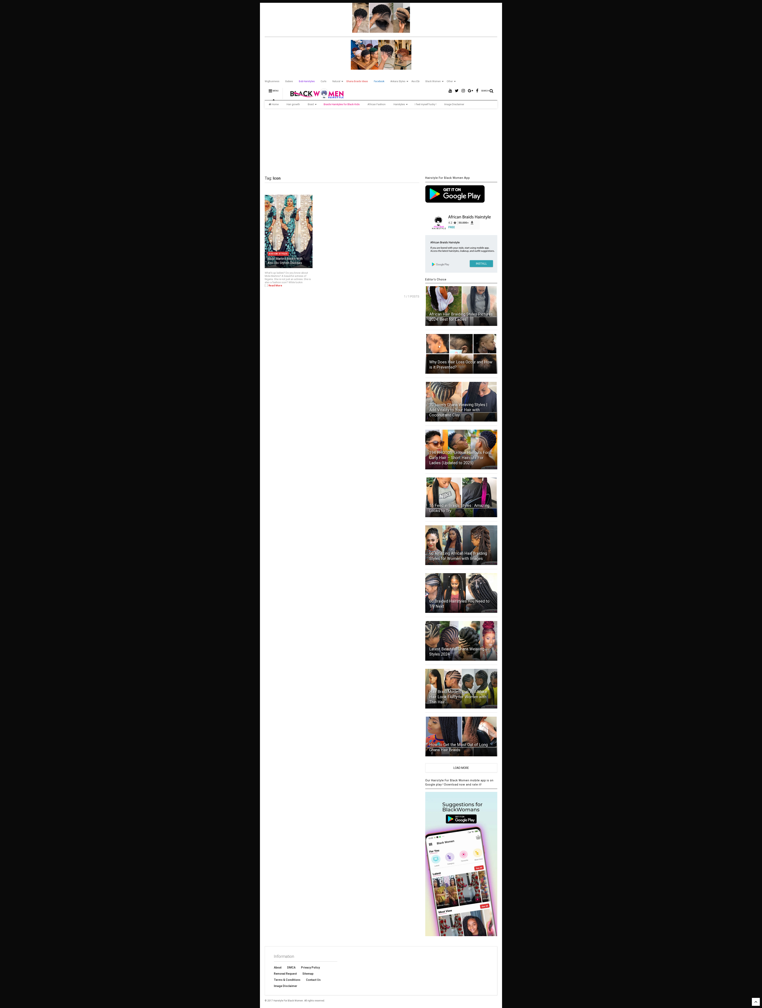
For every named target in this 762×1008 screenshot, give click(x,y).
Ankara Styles (397, 81)
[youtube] (450, 90)
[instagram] (463, 90)
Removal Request (285, 973)
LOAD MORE (461, 767)
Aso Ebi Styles (278, 254)
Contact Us (313, 979)
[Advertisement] (381, 142)
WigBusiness (272, 81)
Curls (323, 81)
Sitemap (307, 973)
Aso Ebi (415, 81)
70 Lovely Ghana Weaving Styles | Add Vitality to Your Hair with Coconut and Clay (458, 409)
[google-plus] (470, 90)
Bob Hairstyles (307, 81)
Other (450, 81)
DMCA (291, 967)
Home (275, 104)
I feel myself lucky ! (425, 104)
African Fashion (377, 104)
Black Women (433, 81)
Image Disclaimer (454, 104)
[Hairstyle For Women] (314, 97)
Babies (289, 81)
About (278, 967)
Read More (275, 285)
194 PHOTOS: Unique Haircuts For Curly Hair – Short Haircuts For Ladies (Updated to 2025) (459, 457)
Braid (311, 104)
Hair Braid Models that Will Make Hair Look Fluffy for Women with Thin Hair (458, 696)
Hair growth (293, 104)
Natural (336, 81)
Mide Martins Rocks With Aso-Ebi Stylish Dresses (285, 261)
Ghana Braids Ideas (357, 81)
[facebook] (477, 90)
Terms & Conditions (287, 979)
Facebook (379, 81)
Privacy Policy (310, 967)
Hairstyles (399, 104)
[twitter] (457, 90)
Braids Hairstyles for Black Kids (342, 104)
